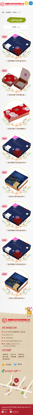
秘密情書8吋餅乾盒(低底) (16, 264)
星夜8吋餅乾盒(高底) (16, 298)
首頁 (3, 12)
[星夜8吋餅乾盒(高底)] (16, 282)
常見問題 (13, 356)
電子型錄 (5, 356)
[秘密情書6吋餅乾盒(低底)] (16, 45)
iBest (10, 409)
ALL (19, 12)
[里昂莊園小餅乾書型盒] (16, 79)
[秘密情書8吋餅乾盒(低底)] (16, 248)
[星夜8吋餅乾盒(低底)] (16, 180)
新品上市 (13, 354)
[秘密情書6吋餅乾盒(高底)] (16, 214)
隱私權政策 (6, 359)
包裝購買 (8, 12)
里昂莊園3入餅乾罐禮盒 (16, 129)
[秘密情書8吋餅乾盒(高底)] (16, 146)
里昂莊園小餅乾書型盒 (16, 95)
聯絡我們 (21, 356)
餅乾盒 (14, 12)
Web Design (5, 409)
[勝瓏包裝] (16, 321)
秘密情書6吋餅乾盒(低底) (16, 61)
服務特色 (5, 354)
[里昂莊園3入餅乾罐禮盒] (16, 113)
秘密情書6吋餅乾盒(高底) (16, 230)
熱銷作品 (21, 354)
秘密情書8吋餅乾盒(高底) (16, 162)
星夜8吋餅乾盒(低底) (16, 196)
